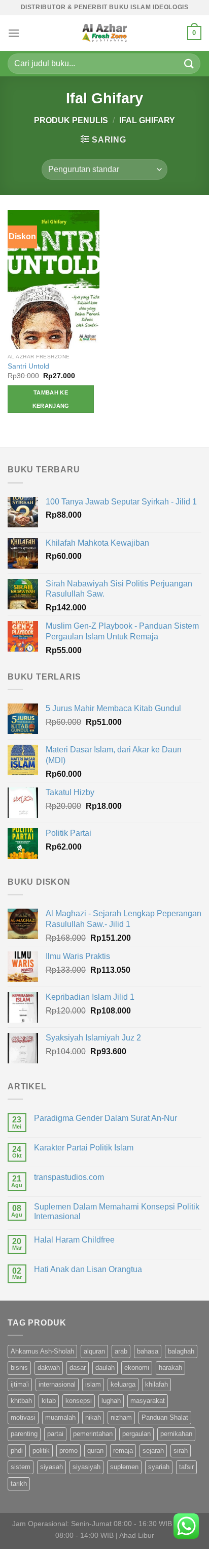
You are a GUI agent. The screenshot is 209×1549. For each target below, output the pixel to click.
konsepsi (78, 1400)
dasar (77, 1367)
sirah (180, 1450)
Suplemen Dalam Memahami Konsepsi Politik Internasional (116, 1211)
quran (95, 1450)
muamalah (60, 1417)
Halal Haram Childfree (74, 1239)
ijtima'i (20, 1384)
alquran (94, 1351)
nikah (93, 1417)
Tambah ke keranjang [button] (50, 399)
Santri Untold (28, 366)
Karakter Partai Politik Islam (83, 1147)
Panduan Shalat (165, 1417)
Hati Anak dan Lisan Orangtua (88, 1269)
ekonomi (136, 1367)
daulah (105, 1367)
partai (55, 1434)
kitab (49, 1400)
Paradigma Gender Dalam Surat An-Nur (105, 1118)
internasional (57, 1384)
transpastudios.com (69, 1177)
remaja (123, 1450)
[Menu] (14, 32)
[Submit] (189, 63)
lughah (111, 1400)
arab (121, 1351)
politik (41, 1450)
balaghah (181, 1351)
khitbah (21, 1400)
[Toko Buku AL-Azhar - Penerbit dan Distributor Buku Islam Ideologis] (104, 33)
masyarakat (147, 1400)
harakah (170, 1367)
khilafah (156, 1384)
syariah (158, 1467)
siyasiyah (86, 1467)
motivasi (23, 1417)
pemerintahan (93, 1434)
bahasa (147, 1351)
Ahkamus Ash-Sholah (42, 1351)
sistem (20, 1467)
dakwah (49, 1367)
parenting (24, 1434)
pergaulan (136, 1434)
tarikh (19, 1483)
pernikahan (176, 1434)
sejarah (153, 1450)
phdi (17, 1450)
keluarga (123, 1384)
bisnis (19, 1367)
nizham (121, 1417)
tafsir (186, 1467)
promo (68, 1450)
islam (93, 1384)
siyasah (51, 1467)
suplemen (124, 1467)
